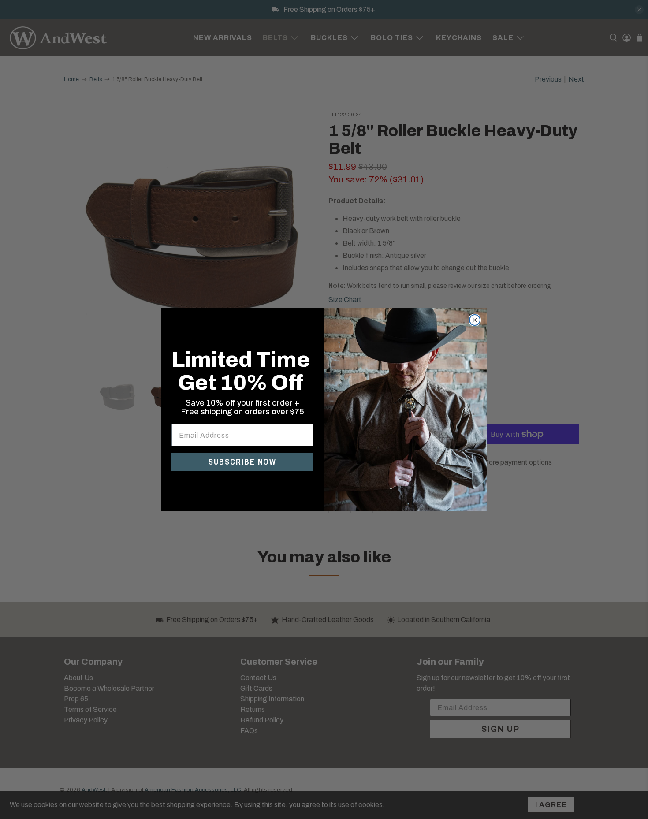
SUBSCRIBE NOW (242, 461)
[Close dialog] (474, 320)
